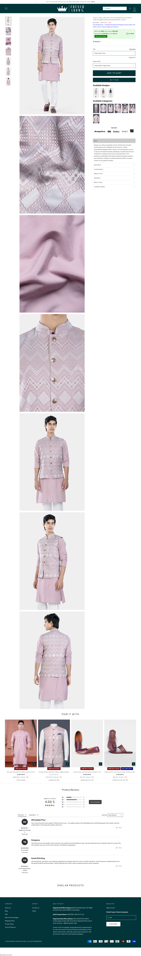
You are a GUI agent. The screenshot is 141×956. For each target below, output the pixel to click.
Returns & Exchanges (11, 917)
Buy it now (114, 80)
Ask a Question (95, 802)
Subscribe (113, 924)
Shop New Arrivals (5, 955)
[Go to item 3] (8, 31)
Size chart (132, 49)
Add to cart (114, 73)
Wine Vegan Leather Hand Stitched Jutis (87, 772)
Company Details (99, 186)
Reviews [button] (21, 815)
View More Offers (100, 36)
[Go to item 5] (8, 51)
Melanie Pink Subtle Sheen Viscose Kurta (21, 772)
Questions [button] (32, 815)
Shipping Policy (10, 921)
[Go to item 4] (8, 41)
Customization (98, 169)
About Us (8, 908)
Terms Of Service (10, 927)
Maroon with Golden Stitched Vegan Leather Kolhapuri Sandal (120, 772)
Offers (34, 911)
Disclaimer (97, 178)
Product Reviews (70, 789)
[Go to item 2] (8, 21)
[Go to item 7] (8, 71)
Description (97, 165)
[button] (73, 797)
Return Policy (98, 182)
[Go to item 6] (8, 61)
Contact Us (35, 908)
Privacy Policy (9, 924)
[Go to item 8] (8, 82)
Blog (6, 911)
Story (95, 141)
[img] (24, 828)
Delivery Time (98, 173)
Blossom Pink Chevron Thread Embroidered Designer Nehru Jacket (54, 772)
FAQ (6, 914)
